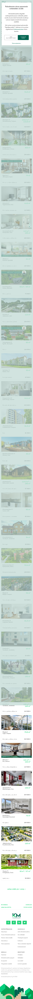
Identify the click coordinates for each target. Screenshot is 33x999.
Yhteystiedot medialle (6, 963)
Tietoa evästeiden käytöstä (24, 943)
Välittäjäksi (20, 957)
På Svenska (4, 904)
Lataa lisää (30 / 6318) (15, 889)
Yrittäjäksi (20, 954)
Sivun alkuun (28, 907)
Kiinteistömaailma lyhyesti (7, 957)
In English (29, 904)
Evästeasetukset (22, 946)
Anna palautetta (6, 907)
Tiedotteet (3, 954)
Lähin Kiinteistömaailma (24, 931)
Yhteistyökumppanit (23, 937)
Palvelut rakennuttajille (6, 937)
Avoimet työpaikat (22, 963)
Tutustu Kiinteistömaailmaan (8, 934)
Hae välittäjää (21, 934)
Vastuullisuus (4, 940)
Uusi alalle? (20, 960)
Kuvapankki (4, 960)
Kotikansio (20, 940)
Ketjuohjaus (4, 931)
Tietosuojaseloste (5, 943)
